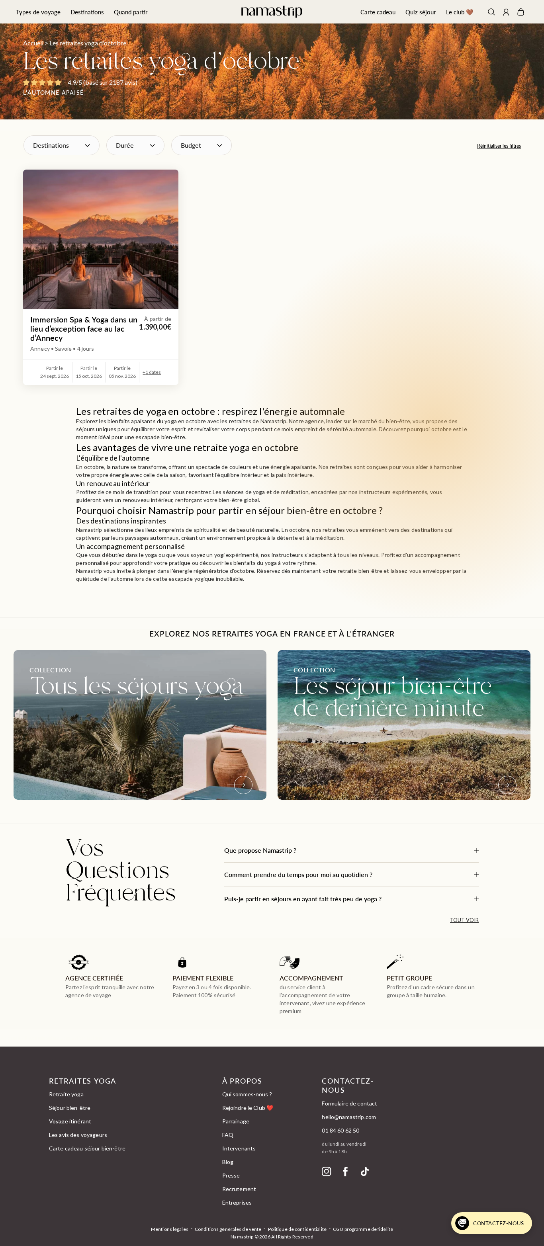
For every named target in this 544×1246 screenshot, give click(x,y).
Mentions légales (169, 1229)
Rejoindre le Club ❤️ (248, 1107)
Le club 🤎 (460, 12)
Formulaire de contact (349, 1103)
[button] (351, 850)
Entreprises (237, 1202)
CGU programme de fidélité (363, 1229)
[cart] (520, 12)
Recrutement (239, 1188)
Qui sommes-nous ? (247, 1094)
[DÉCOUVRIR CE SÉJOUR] (100, 239)
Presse (231, 1175)
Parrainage (235, 1121)
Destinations (87, 12)
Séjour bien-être (69, 1107)
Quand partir (131, 12)
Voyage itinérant (70, 1121)
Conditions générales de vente (228, 1229)
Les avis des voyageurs (78, 1134)
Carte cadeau (377, 12)
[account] (506, 13)
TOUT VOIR (464, 920)
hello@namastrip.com (349, 1116)
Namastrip (242, 1237)
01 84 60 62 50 (340, 1130)
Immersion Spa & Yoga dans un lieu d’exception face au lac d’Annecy (83, 328)
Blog (228, 1161)
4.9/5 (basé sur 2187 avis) (102, 82)
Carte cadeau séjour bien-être (87, 1148)
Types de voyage (38, 12)
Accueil (33, 43)
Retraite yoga (66, 1094)
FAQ (227, 1134)
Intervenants (239, 1148)
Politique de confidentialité (297, 1229)
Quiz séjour (420, 12)
